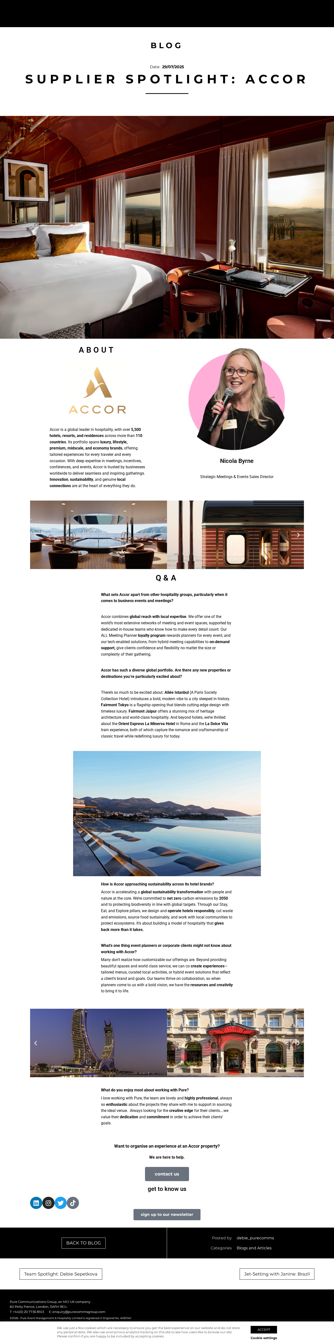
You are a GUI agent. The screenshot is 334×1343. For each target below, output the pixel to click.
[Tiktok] (73, 1203)
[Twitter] (61, 1203)
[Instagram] (48, 1203)
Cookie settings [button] (264, 1338)
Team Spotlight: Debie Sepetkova (61, 1274)
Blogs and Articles (254, 1248)
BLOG (167, 45)
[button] (36, 535)
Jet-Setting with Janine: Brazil (277, 1274)
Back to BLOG (83, 1243)
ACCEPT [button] (263, 1330)
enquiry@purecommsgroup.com (79, 1312)
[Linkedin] (36, 1203)
